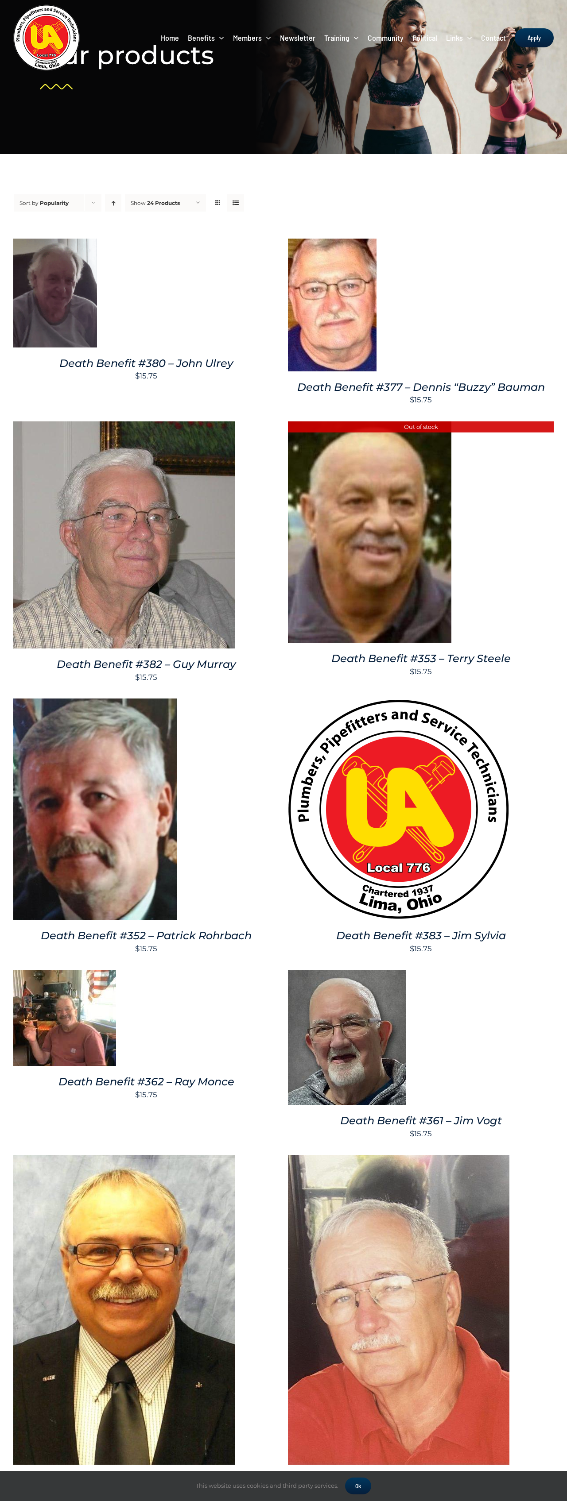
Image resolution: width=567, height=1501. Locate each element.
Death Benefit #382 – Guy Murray (146, 664)
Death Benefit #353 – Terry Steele (421, 658)
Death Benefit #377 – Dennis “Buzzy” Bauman (421, 387)
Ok (358, 1485)
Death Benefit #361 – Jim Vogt (421, 1120)
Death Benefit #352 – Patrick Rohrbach (146, 935)
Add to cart (49, 289)
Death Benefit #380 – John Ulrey (146, 363)
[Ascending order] (113, 203)
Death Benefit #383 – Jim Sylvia (421, 935)
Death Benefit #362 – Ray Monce (146, 1081)
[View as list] (235, 203)
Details (55, 299)
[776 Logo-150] (46, 8)
